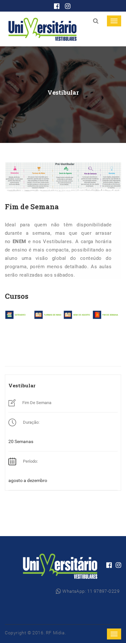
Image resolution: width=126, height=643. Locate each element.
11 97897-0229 (103, 591)
